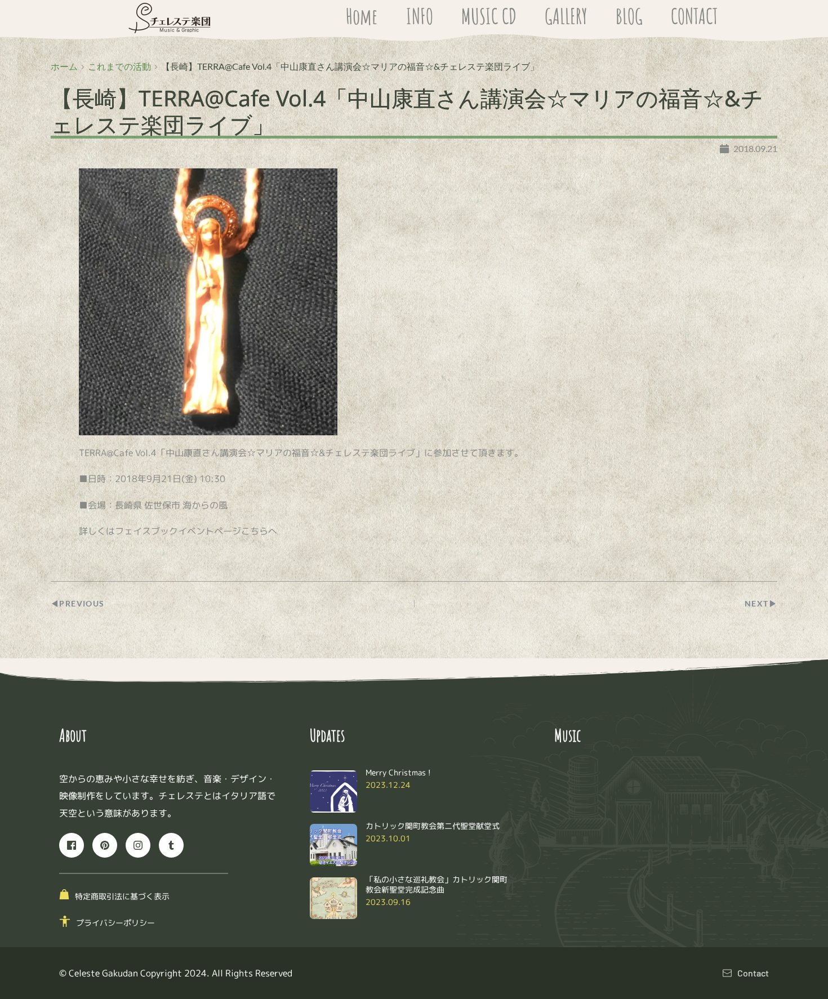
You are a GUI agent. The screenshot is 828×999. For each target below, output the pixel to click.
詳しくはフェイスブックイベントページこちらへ (178, 531)
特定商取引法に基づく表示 (122, 896)
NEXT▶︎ (761, 603)
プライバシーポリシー (115, 922)
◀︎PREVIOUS (78, 603)
